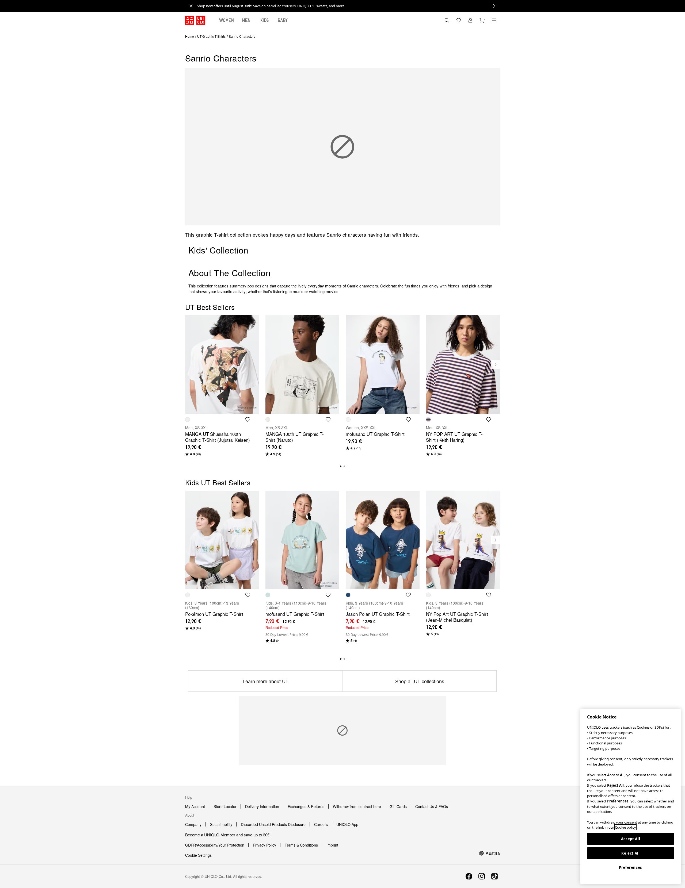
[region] (630, 796)
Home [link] (189, 36)
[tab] (226, 20)
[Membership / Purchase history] (470, 20)
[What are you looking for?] (447, 20)
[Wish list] (459, 20)
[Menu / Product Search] (494, 20)
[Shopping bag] (482, 20)
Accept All (630, 838)
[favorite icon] (248, 419)
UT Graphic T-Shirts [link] (211, 36)
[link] (348, 6)
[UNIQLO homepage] (195, 20)
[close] (191, 6)
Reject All (630, 853)
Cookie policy (625, 827)
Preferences (630, 867)
